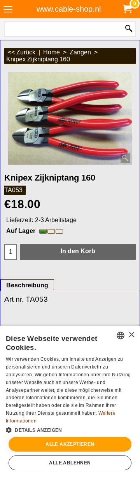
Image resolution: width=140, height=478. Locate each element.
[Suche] (128, 29)
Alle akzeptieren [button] (70, 444)
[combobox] (120, 335)
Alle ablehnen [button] (70, 463)
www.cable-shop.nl (69, 9)
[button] (70, 429)
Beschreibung (27, 285)
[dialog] (70, 402)
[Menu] (8, 10)
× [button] (131, 335)
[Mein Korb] (127, 9)
